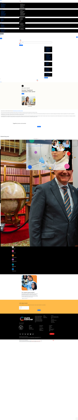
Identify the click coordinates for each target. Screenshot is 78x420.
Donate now (1, 33)
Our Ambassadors (22, 25)
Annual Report (30, 327)
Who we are (47, 68)
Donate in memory (22, 5)
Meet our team (22, 23)
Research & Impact (21, 26)
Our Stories (21, 24)
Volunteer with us (45, 317)
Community (21, 18)
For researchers (3, 31)
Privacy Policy (32, 337)
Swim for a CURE (22, 11)
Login (1, 38)
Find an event (50, 327)
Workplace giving (22, 7)
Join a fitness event (48, 55)
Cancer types (21, 28)
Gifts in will (47, 49)
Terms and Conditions (37, 337)
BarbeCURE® (21, 12)
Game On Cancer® (21, 16)
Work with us (44, 316)
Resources (21, 19)
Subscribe (39, 310)
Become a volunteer (22, 14)
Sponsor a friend (22, 6)
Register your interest (25, 298)
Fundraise (21, 10)
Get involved (45, 53)
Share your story (22, 15)
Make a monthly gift (22, 4)
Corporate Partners (48, 58)
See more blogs (36, 138)
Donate (20, 2)
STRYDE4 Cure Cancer (22, 13)
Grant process (40, 326)
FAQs (20, 20)
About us (20, 21)
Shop (0, 35)
